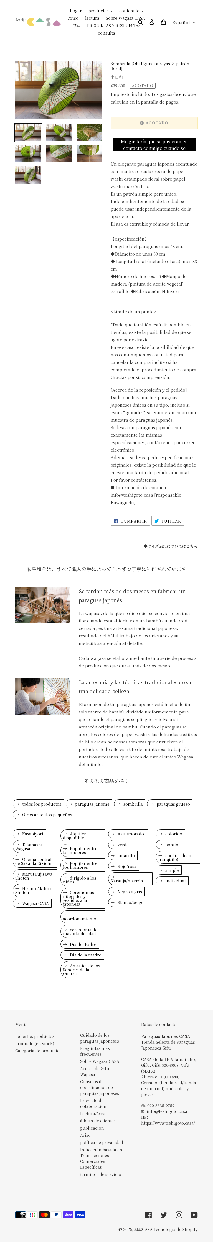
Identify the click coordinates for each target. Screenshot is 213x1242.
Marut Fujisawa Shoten (33, 876)
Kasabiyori (32, 834)
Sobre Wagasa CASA (99, 1061)
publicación (92, 1128)
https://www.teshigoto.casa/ (168, 1123)
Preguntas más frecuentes (95, 1051)
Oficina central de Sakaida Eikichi (33, 861)
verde (122, 844)
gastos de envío (175, 94)
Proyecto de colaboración (93, 1103)
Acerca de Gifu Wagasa (94, 1071)
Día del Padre (82, 944)
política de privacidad (101, 1142)
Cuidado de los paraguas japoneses (99, 1038)
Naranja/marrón (127, 880)
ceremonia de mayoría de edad (80, 931)
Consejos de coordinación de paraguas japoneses (99, 1087)
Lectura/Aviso (93, 1113)
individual (175, 880)
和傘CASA (143, 1229)
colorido (173, 834)
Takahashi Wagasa (28, 846)
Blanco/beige (129, 902)
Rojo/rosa (126, 866)
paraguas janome (92, 804)
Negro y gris (129, 891)
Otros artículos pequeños (46, 814)
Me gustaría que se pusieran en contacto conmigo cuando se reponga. (154, 145)
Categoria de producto (37, 1050)
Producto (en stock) (34, 1043)
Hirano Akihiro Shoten (33, 890)
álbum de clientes (98, 1120)
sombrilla (132, 804)
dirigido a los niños (79, 880)
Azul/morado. (130, 834)
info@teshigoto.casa (167, 1111)
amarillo (125, 855)
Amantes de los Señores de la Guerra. (81, 969)
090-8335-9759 (160, 1105)
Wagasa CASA (35, 903)
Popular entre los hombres (80, 865)
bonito (171, 844)
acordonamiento (79, 919)
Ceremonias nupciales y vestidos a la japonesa (78, 898)
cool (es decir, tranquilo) (175, 857)
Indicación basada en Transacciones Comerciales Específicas (101, 1158)
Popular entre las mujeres (80, 850)
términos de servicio (100, 1174)
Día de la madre (85, 955)
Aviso (85, 1135)
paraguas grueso (173, 804)
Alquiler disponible (74, 835)
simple (171, 870)
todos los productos (41, 804)
